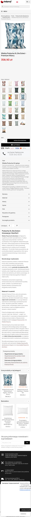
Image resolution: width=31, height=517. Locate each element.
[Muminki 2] (4, 130)
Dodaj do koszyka (18, 140)
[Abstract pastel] (16, 103)
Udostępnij (9, 225)
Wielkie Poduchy (6, 322)
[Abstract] (23, 97)
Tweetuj (13, 225)
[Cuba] (23, 110)
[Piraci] (23, 83)
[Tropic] (23, 90)
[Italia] (10, 90)
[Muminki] (23, 123)
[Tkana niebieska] (16, 123)
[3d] (23, 103)
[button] (17, 2)
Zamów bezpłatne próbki (11, 454)
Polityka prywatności (25, 490)
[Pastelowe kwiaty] (23, 117)
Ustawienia (23, 513)
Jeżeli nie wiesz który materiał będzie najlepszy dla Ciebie (16, 456)
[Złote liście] (16, 117)
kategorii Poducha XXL (18, 320)
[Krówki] (10, 83)
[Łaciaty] (4, 83)
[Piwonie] (10, 123)
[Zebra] (16, 90)
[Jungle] (10, 103)
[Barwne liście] (10, 117)
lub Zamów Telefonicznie (16, 152)
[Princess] (16, 83)
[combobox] (15, 6)
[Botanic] (4, 97)
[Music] (4, 103)
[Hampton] (4, 117)
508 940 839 (15, 154)
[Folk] (16, 97)
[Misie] (10, 110)
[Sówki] (4, 90)
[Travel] (16, 110)
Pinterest (16, 225)
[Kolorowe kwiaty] (4, 123)
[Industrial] (4, 110)
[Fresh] (10, 97)
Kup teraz (15, 145)
